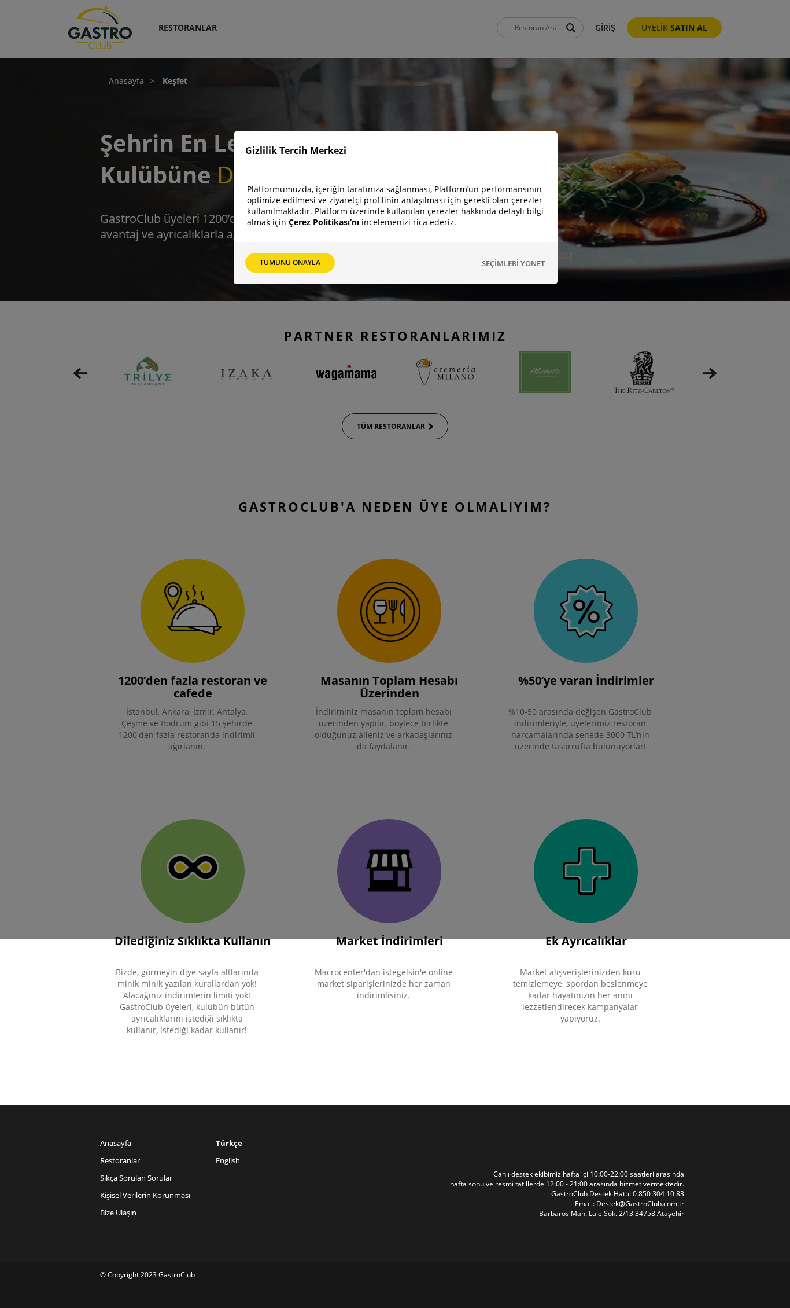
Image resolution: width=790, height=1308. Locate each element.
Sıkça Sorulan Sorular (136, 1178)
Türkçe (229, 1143)
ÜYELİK (674, 27)
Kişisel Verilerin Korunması (145, 1195)
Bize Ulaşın (118, 1212)
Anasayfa (126, 80)
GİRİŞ (605, 27)
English (228, 1160)
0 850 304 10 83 (658, 1194)
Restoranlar (120, 1160)
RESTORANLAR (187, 27)
